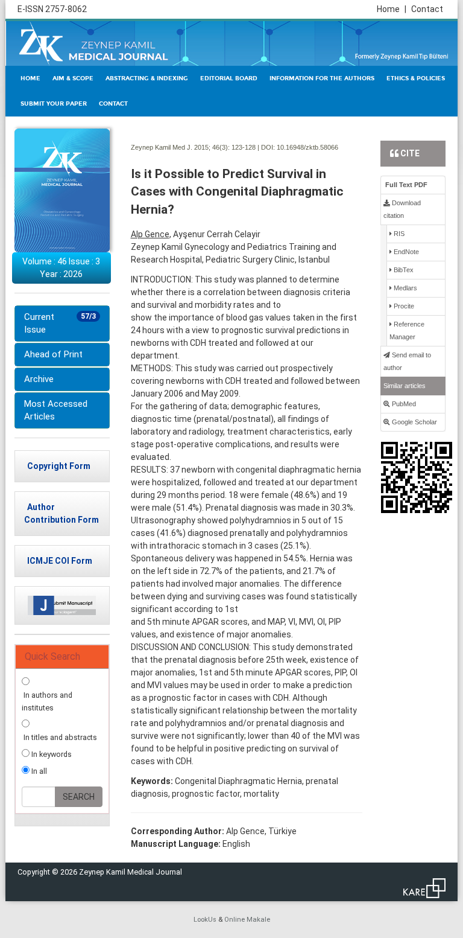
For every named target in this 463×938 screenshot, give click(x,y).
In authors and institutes (47, 701)
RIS (398, 233)
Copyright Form (58, 466)
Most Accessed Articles (55, 410)
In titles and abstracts (59, 737)
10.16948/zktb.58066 (307, 147)
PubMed (403, 403)
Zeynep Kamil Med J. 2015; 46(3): (180, 147)
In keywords (51, 754)
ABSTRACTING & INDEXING (147, 78)
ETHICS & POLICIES (415, 78)
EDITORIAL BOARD (228, 78)
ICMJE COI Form (59, 561)
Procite (403, 306)
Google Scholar (413, 422)
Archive (39, 379)
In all (38, 771)
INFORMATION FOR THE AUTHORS (321, 78)
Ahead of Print (53, 354)
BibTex (403, 269)
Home (391, 9)
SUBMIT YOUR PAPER (53, 103)
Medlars (404, 288)
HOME (30, 78)
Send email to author (407, 361)
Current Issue (60, 323)
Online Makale (247, 920)
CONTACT (113, 103)
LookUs (205, 920)
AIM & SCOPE (72, 78)
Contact (427, 9)
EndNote (405, 251)
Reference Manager (406, 330)
